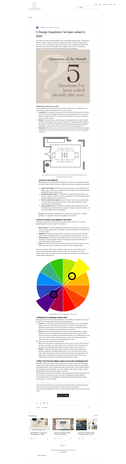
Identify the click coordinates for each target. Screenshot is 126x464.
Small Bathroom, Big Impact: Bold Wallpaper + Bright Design (39, 433)
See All (95, 415)
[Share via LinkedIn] (44, 403)
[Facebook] (64, 445)
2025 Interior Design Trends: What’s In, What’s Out (62, 433)
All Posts (31, 17)
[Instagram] (62, 445)
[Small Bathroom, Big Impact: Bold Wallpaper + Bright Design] (39, 424)
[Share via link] (47, 403)
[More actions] (89, 27)
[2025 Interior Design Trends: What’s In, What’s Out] (63, 424)
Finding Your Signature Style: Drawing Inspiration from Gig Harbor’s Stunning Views (86, 433)
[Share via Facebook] (36, 403)
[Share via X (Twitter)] (40, 403)
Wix (66, 452)
